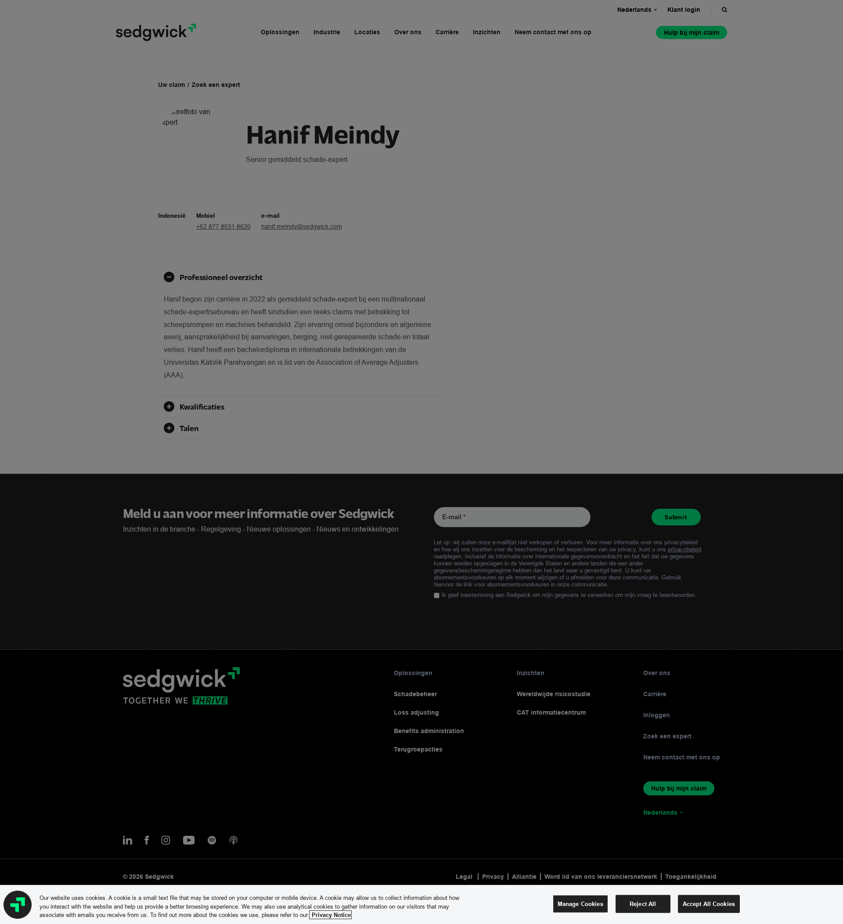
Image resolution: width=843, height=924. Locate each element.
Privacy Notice (330, 914)
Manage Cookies (580, 903)
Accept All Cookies (709, 903)
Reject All (643, 903)
